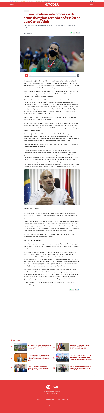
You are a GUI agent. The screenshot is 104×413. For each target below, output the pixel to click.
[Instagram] (90, 1)
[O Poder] (52, 4)
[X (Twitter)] (77, 33)
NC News (12, 1)
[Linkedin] (79, 33)
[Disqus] (52, 312)
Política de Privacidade (62, 399)
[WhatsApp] (71, 33)
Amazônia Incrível (38, 1)
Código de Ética (40, 399)
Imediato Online (24, 1)
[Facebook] (92, 1)
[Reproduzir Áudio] (26, 75)
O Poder (31, 1)
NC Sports (17, 1)
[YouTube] (94, 1)
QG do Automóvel (47, 1)
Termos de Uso (50, 399)
